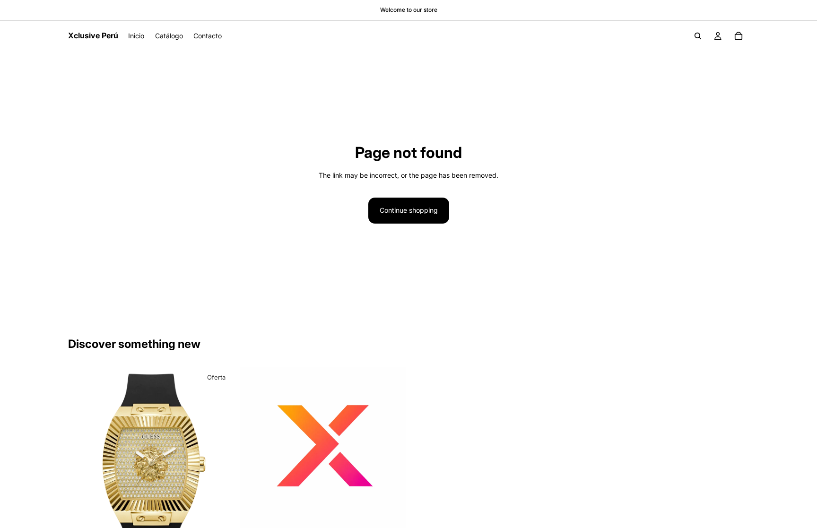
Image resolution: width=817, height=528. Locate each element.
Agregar (399, 518)
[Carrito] (738, 36)
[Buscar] (697, 36)
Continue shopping (409, 210)
